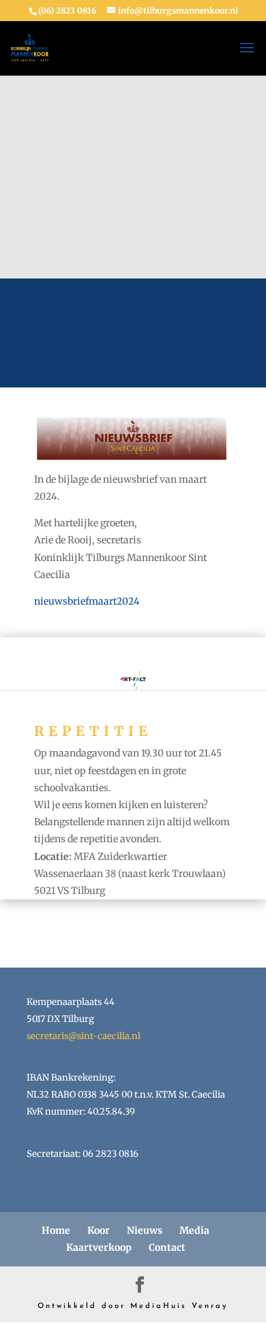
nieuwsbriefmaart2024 (87, 601)
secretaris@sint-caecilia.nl (84, 1036)
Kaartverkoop (99, 1247)
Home (56, 1230)
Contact (167, 1247)
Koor (98, 1230)
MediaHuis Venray (179, 1306)
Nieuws (144, 1230)
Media (194, 1230)
